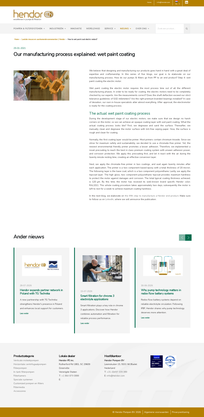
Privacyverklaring (180, 412)
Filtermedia (19, 387)
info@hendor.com (116, 375)
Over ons (141, 28)
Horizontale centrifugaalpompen (30, 364)
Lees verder (24, 313)
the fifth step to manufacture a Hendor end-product (151, 195)
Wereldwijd (93, 28)
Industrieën (56, 28)
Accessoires (20, 391)
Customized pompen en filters (29, 383)
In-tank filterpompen (24, 371)
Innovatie (76, 28)
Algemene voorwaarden (156, 412)
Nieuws (124, 28)
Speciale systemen (23, 379)
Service (109, 28)
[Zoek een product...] (187, 29)
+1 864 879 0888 (70, 375)
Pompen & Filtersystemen (28, 28)
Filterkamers (20, 375)
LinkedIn (109, 199)
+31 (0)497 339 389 (117, 371)
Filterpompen (20, 368)
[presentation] (182, 237)
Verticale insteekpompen (26, 360)
